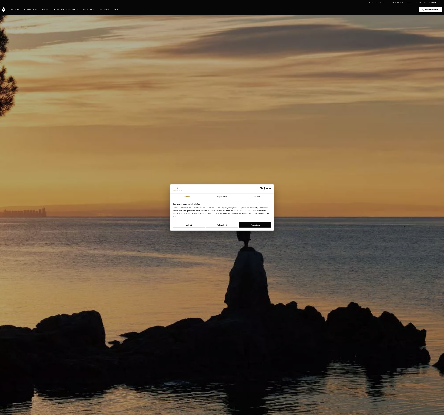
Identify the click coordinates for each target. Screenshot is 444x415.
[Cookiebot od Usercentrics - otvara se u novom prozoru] (261, 189)
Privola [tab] (187, 196)
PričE (117, 10)
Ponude (46, 10)
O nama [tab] (257, 196)
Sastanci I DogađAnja (66, 10)
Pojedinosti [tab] (222, 196)
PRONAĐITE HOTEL (377, 2)
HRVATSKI (433, 2)
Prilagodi (220, 225)
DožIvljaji (88, 10)
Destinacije (30, 10)
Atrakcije (104, 10)
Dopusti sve (255, 225)
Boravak (15, 10)
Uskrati (189, 225)
